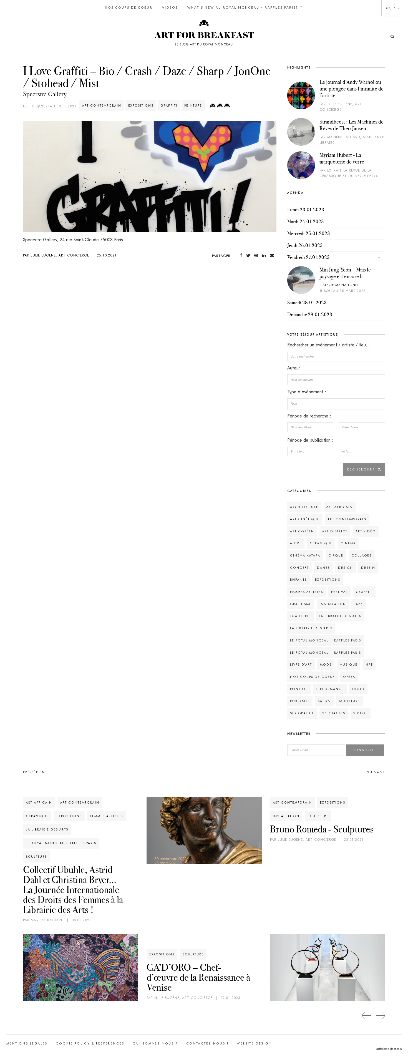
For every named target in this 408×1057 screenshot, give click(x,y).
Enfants (298, 580)
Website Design (254, 1043)
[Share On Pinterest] (257, 255)
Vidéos (170, 7)
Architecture (304, 507)
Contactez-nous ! (207, 1043)
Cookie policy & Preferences (90, 1043)
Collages (361, 555)
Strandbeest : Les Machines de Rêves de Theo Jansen (351, 125)
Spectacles (333, 713)
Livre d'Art (301, 664)
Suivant (376, 772)
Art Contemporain (101, 105)
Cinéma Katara (305, 555)
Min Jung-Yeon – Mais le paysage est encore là (345, 273)
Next (380, 1015)
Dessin (368, 568)
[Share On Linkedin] (265, 255)
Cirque (335, 555)
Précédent (35, 772)
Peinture (193, 105)
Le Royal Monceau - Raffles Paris (61, 843)
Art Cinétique (304, 519)
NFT (369, 664)
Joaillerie (300, 616)
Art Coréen (302, 531)
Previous (366, 1015)
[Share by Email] (273, 255)
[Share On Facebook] (242, 255)
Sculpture (349, 701)
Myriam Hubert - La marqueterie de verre (341, 158)
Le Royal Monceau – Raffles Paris (325, 640)
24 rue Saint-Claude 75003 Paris (91, 239)
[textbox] (336, 379)
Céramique (321, 543)
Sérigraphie (302, 713)
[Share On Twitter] (249, 255)
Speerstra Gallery (45, 94)
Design (345, 568)
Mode (326, 664)
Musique (348, 664)
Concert (299, 568)
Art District (334, 531)
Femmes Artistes (306, 592)
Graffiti (168, 105)
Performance (330, 689)
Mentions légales (27, 1043)
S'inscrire (365, 750)
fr (388, 8)
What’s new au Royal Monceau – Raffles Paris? (242, 7)
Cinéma (348, 543)
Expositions (140, 105)
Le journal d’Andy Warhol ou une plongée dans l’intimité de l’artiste (351, 89)
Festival (339, 592)
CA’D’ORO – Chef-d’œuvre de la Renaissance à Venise (198, 977)
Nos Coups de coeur (129, 7)
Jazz (358, 604)
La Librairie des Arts (340, 616)
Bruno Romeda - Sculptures (322, 829)
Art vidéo (366, 531)
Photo (358, 689)
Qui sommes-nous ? (155, 1043)
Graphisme (300, 604)
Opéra (349, 677)
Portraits (300, 701)
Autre (296, 543)
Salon (324, 701)
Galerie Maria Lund (338, 285)
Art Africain (339, 507)
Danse (323, 568)
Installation (332, 604)
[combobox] (336, 379)
